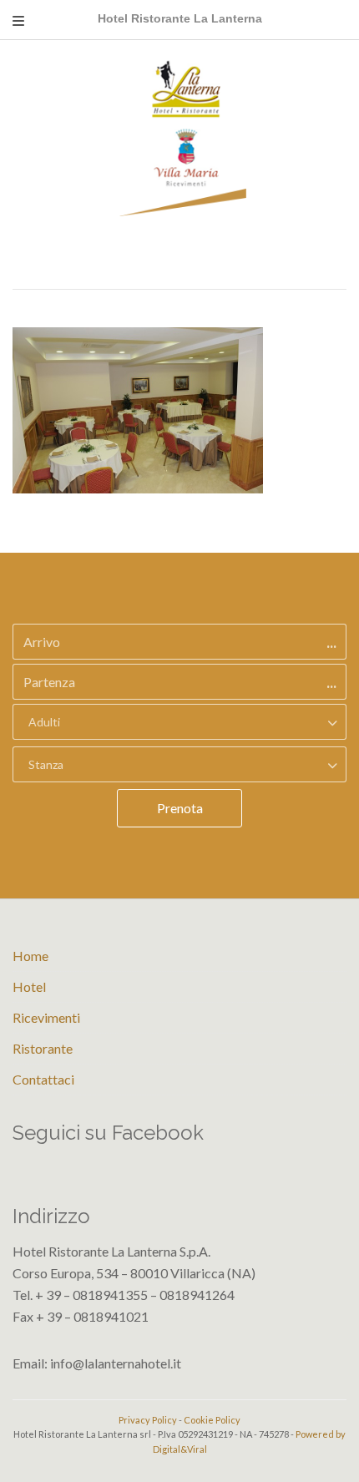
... (331, 642)
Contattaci (43, 1079)
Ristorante (43, 1048)
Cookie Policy (212, 1419)
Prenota (180, 808)
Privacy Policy (148, 1419)
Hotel (29, 986)
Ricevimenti (46, 1017)
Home (30, 956)
